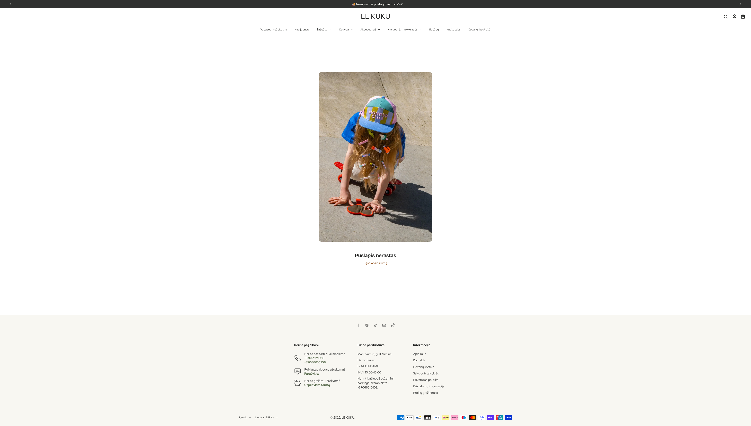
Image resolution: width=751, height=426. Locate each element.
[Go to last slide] (10, 4)
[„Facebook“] (358, 325)
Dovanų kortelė (479, 29)
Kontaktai (419, 360)
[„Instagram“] (367, 325)
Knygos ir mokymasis (403, 29)
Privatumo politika (425, 380)
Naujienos (302, 29)
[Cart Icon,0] (742, 16)
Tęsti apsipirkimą (375, 263)
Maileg (434, 29)
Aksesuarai (368, 29)
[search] (725, 16)
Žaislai (322, 29)
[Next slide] (740, 4)
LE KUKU (347, 417)
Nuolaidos (454, 29)
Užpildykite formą (317, 385)
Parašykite (311, 373)
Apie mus (419, 354)
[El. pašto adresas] (384, 325)
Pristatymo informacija (428, 386)
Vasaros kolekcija (274, 29)
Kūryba (344, 29)
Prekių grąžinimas (425, 393)
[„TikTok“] (375, 325)
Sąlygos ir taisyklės (426, 373)
